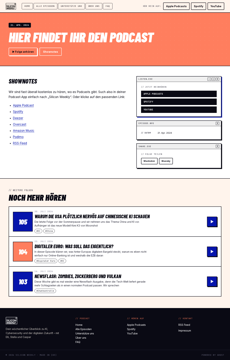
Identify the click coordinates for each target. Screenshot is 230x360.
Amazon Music (23, 130)
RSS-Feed (20, 143)
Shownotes (50, 51)
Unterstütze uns (71, 6)
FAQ (108, 6)
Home (27, 6)
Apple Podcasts (176, 6)
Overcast (19, 124)
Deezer (18, 118)
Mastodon (149, 161)
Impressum (184, 330)
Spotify (198, 6)
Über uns (94, 6)
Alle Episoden (45, 6)
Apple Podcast (23, 105)
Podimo (18, 137)
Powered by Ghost (213, 355)
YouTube (215, 6)
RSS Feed (184, 324)
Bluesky (166, 161)
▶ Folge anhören (23, 51)
